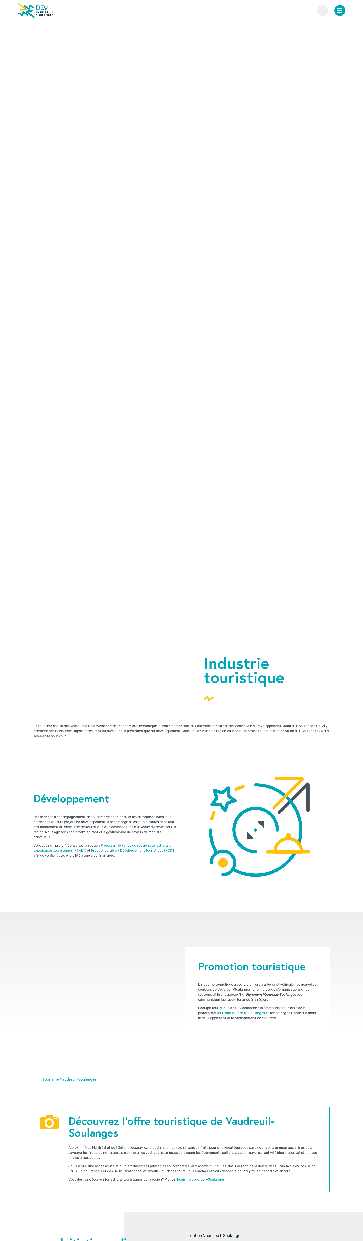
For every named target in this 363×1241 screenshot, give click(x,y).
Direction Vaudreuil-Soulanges (214, 1235)
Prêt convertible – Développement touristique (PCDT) (133, 850)
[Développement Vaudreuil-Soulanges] (35, 10)
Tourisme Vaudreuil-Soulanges (241, 1013)
